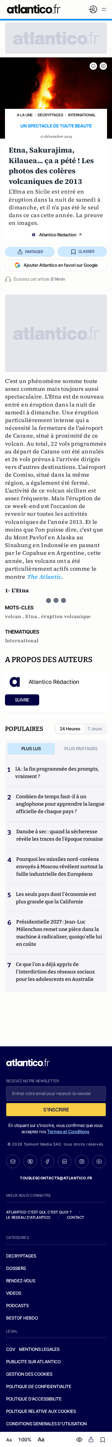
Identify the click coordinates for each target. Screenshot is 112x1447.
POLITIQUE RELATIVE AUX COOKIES (41, 1411)
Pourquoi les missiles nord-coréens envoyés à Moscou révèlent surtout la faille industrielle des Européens (59, 866)
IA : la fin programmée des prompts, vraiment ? (57, 772)
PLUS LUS (31, 748)
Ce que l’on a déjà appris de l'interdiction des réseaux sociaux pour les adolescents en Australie (55, 971)
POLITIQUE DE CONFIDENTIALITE (38, 1386)
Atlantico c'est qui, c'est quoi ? (39, 1212)
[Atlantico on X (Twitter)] (30, 1161)
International (82, 115)
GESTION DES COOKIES (29, 1374)
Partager (34, 251)
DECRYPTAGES (21, 1255)
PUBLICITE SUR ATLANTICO (33, 1361)
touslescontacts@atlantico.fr (56, 1178)
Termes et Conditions (68, 1131)
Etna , (33, 616)
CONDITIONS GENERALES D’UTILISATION (46, 1423)
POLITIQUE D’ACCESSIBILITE (34, 1398)
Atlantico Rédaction (58, 234)
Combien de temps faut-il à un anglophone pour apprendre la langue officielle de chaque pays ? (60, 804)
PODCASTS (17, 1305)
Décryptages (50, 115)
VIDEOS (13, 1293)
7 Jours (95, 728)
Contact (75, 1217)
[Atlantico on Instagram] (81, 1161)
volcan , (15, 616)
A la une (25, 115)
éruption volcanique (66, 616)
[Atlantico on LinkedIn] (64, 1161)
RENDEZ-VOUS (20, 1280)
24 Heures (70, 728)
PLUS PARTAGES (81, 748)
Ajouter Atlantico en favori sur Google (61, 265)
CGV (10, 1349)
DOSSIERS (16, 1268)
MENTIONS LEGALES (39, 1349)
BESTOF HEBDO (22, 1317)
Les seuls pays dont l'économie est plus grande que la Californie (56, 898)
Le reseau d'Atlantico (28, 1217)
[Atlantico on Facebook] (47, 1161)
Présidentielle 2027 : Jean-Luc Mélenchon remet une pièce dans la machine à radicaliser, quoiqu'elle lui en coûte (59, 933)
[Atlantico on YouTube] (99, 1161)
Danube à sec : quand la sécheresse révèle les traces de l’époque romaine (59, 835)
